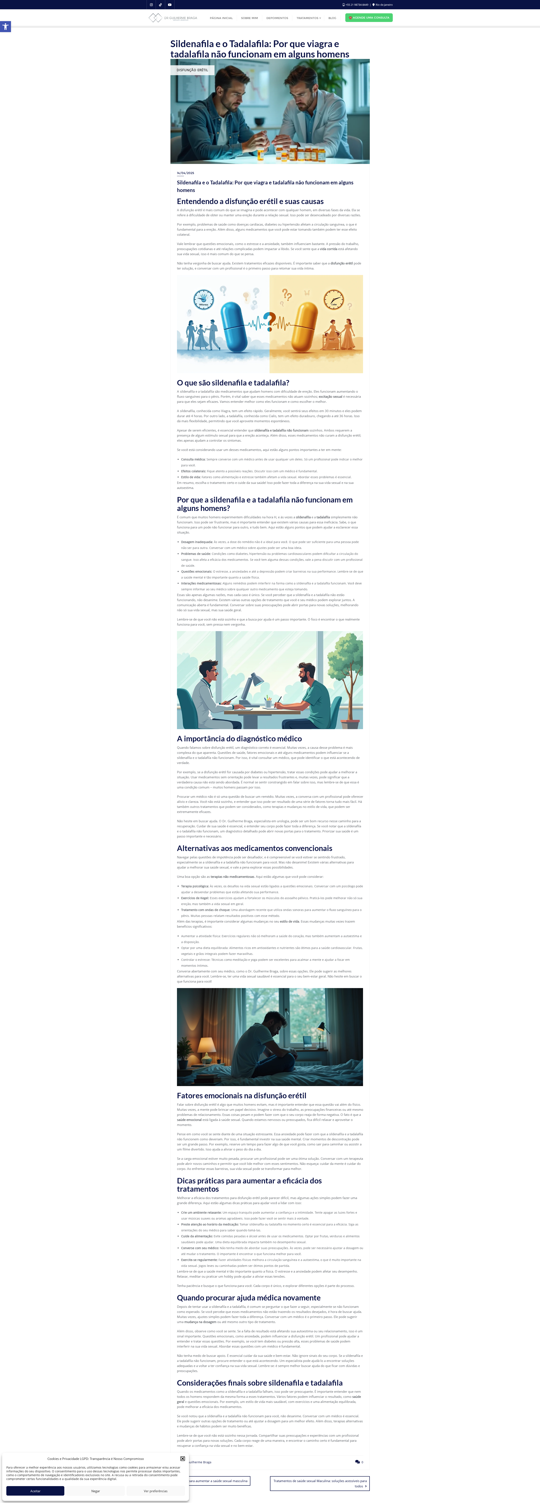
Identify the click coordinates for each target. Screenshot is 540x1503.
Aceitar (35, 1491)
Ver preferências (155, 1491)
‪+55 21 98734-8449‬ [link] (357, 5)
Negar (95, 1491)
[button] (183, 1459)
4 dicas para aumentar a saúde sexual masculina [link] (212, 1481)
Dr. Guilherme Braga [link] (196, 1462)
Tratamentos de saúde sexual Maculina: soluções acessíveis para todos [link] (320, 1483)
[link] (5, 26)
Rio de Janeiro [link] (384, 5)
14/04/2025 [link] (185, 173)
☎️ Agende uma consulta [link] (369, 17)
